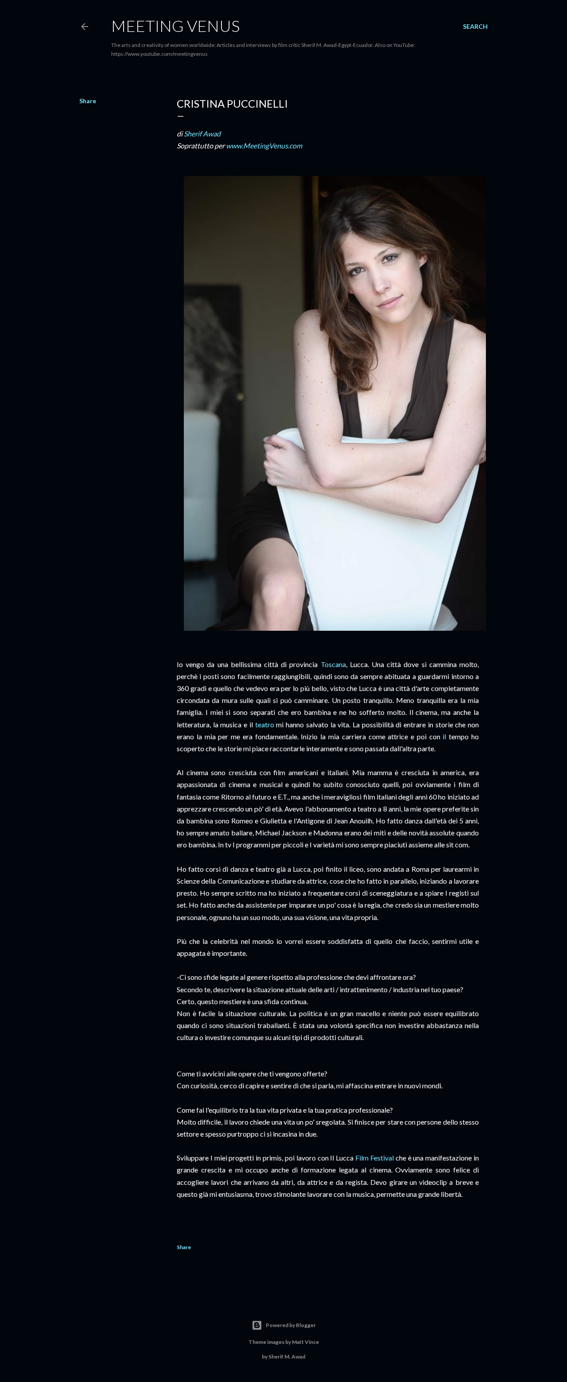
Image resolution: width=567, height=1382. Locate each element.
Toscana (333, 664)
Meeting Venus (175, 25)
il (444, 736)
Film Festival (374, 1157)
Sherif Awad (202, 133)
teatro (264, 724)
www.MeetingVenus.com (264, 145)
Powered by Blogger (291, 1325)
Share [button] (87, 101)
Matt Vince (305, 1342)
